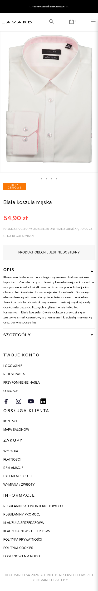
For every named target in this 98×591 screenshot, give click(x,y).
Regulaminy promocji (22, 514)
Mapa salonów (16, 429)
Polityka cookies (18, 547)
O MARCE (10, 390)
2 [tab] (46, 178)
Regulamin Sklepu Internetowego (33, 506)
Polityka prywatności (22, 539)
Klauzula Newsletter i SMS (26, 531)
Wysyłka (10, 451)
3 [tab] (51, 178)
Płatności (11, 459)
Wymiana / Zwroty (19, 484)
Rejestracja (14, 374)
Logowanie (12, 365)
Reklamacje (13, 467)
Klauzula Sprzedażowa (23, 522)
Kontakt (10, 421)
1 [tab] (41, 178)
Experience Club (17, 476)
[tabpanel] (49, 99)
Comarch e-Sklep (50, 580)
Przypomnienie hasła (21, 382)
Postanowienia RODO (21, 556)
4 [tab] (56, 178)
